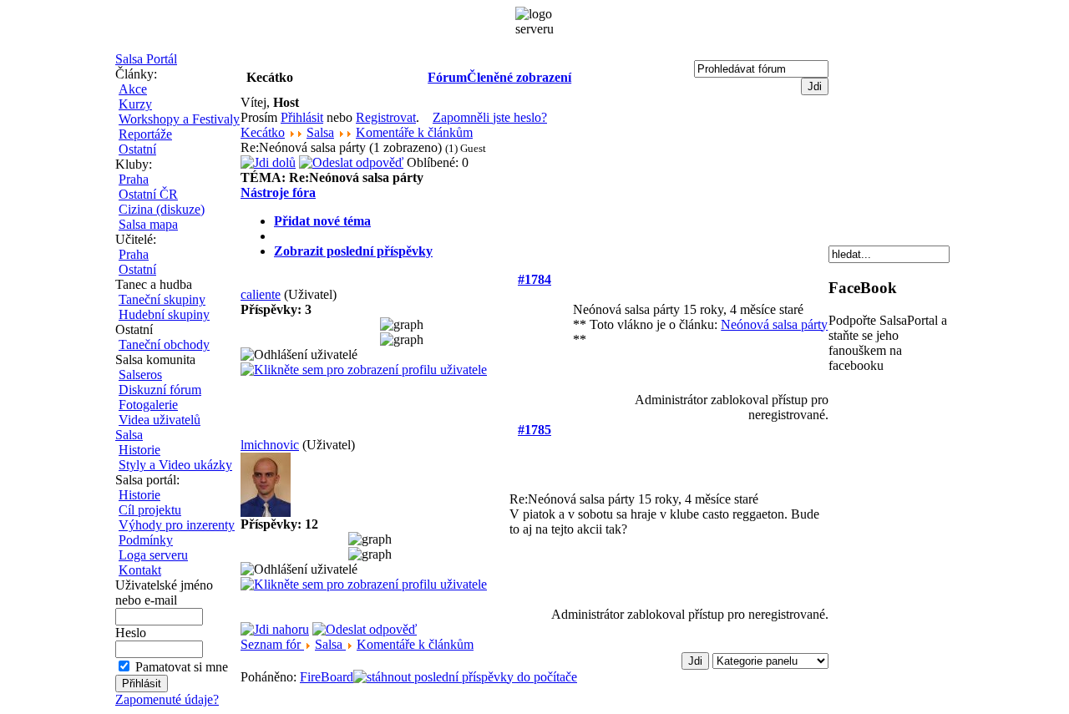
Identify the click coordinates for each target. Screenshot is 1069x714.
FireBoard (326, 677)
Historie (139, 450)
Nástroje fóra (278, 192)
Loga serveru (153, 555)
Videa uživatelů (159, 420)
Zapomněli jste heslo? (490, 117)
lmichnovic (270, 445)
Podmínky (146, 540)
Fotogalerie (148, 405)
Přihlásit (302, 117)
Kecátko (263, 132)
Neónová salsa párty (774, 324)
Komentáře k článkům (414, 132)
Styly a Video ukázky (175, 465)
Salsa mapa (148, 224)
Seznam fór (272, 644)
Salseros (140, 374)
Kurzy (135, 104)
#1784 (534, 279)
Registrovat (386, 117)
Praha (134, 179)
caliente (261, 294)
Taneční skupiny (162, 299)
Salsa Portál (146, 59)
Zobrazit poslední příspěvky (353, 251)
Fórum (447, 77)
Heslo (130, 632)
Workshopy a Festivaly (179, 119)
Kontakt (140, 570)
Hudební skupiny (164, 314)
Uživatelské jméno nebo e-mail (164, 592)
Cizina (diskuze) (162, 209)
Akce (133, 89)
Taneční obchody (164, 344)
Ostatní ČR (148, 194)
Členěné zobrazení (519, 77)
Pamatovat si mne (181, 667)
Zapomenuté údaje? (167, 699)
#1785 (534, 430)
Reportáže (145, 134)
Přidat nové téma (322, 221)
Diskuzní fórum (160, 389)
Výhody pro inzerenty (177, 525)
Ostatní (137, 149)
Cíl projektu (150, 510)
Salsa (129, 435)
